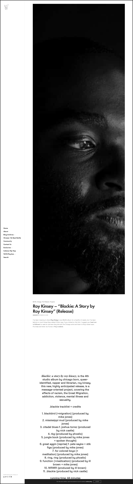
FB (43, 301)
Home (5, 228)
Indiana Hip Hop (9, 251)
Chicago (39, 301)
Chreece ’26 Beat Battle (12, 238)
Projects (52, 301)
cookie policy (89, 481)
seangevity (36, 315)
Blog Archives (8, 235)
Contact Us (7, 244)
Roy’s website (58, 326)
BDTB (34, 301)
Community (7, 241)
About (5, 231)
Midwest (46, 301)
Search (6, 257)
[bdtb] (6, 7)
